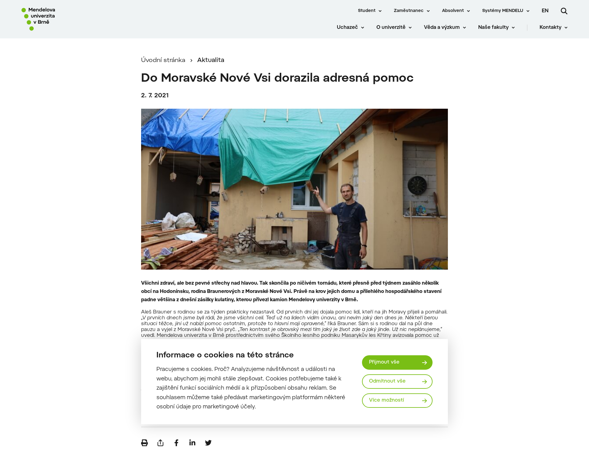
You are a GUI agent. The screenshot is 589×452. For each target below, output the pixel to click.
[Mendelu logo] (58, 19)
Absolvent (453, 11)
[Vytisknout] (144, 442)
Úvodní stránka (163, 60)
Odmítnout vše (387, 381)
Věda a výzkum (442, 27)
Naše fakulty (493, 27)
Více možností (386, 400)
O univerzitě (391, 27)
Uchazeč (347, 27)
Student (366, 11)
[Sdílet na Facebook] (176, 442)
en (545, 11)
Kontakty (550, 27)
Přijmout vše (384, 362)
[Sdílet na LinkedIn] (192, 442)
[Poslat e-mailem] (160, 442)
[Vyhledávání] (564, 11)
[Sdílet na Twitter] (208, 442)
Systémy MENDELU (502, 11)
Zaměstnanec (409, 11)
